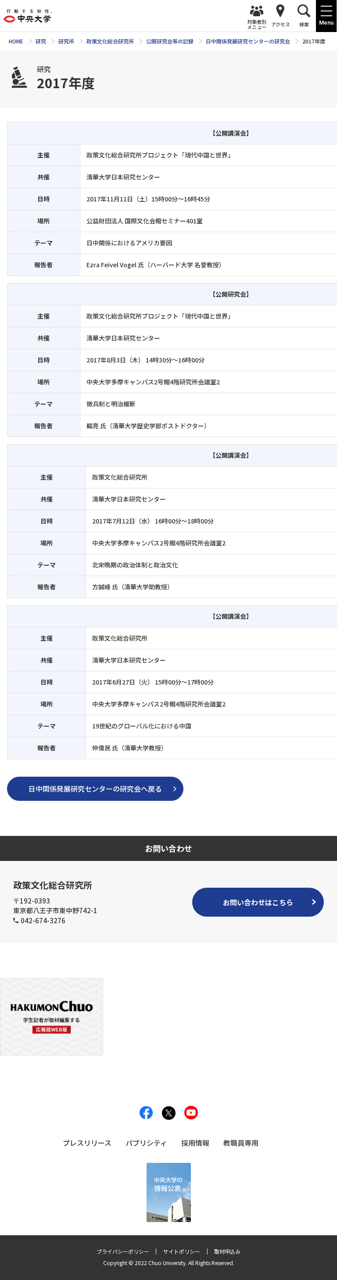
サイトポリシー (181, 1251)
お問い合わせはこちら (258, 902)
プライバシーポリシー (123, 1251)
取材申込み (227, 1251)
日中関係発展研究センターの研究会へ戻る (95, 788)
